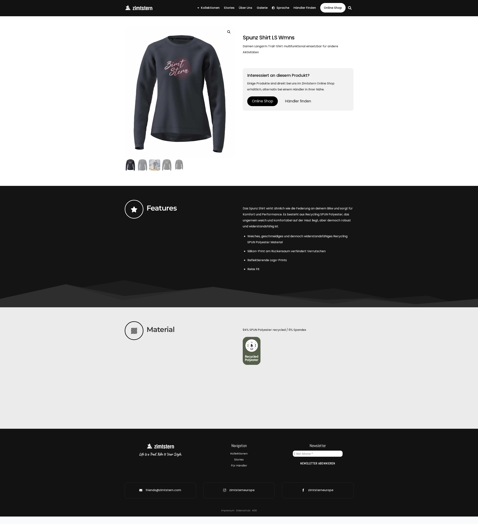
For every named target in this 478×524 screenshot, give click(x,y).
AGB (254, 510)
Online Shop (333, 8)
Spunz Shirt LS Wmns (269, 37)
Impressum (228, 510)
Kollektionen (210, 8)
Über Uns (245, 8)
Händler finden (305, 8)
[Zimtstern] (139, 9)
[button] (229, 32)
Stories (229, 8)
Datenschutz (243, 510)
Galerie (262, 8)
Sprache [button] (282, 8)
